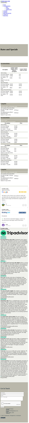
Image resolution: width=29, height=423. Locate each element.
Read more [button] (4, 201)
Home (4, 4)
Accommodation (6, 6)
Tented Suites (9, 9)
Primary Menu (4, 2)
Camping (5, 12)
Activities (5, 10)
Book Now (5, 15)
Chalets (7, 8)
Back (7, 7)
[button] (26, 205)
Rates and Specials (7, 13)
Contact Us (5, 14)
